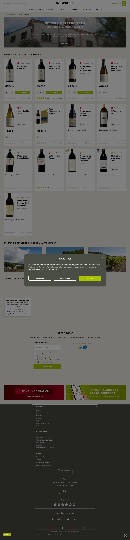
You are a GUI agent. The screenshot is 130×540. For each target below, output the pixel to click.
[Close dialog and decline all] (102, 257)
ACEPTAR (90, 278)
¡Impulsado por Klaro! (95, 283)
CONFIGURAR (65, 278)
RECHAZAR (40, 278)
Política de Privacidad (46, 267)
